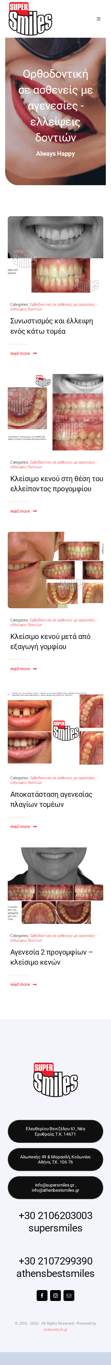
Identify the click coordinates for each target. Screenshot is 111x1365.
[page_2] (55, 218)
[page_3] (55, 533)
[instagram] (55, 1295)
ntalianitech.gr (55, 1329)
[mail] (69, 1295)
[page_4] (55, 376)
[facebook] (42, 1295)
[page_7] (55, 691)
